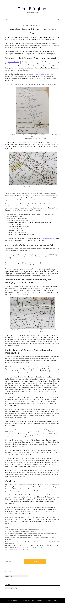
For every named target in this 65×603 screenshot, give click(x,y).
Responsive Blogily (42, 600)
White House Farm (49, 238)
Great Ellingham (33, 8)
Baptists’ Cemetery (14, 62)
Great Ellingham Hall (36, 74)
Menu (57, 19)
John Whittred (42, 511)
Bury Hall (45, 74)
